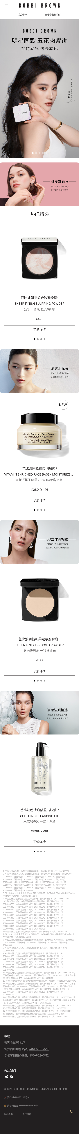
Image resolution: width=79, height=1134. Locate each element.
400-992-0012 (39, 1055)
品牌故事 (23, 15)
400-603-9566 (39, 1049)
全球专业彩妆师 (52, 15)
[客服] (71, 1111)
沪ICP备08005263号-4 (18, 1097)
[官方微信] (12, 1077)
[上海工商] (5, 1097)
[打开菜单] (6, 5)
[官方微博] (6, 1077)
